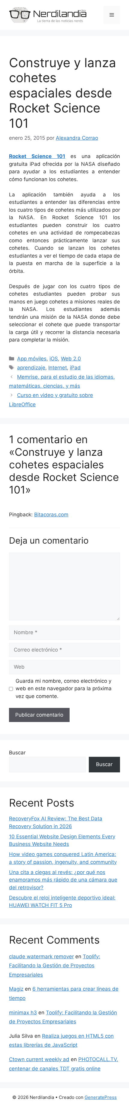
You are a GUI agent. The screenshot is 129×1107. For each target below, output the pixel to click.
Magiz (16, 989)
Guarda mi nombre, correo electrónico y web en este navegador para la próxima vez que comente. (64, 688)
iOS (54, 359)
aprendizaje (31, 368)
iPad (75, 368)
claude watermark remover (41, 956)
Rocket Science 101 (37, 156)
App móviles (31, 359)
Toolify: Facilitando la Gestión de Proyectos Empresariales (54, 965)
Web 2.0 (71, 359)
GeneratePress (101, 1097)
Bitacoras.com (51, 515)
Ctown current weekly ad (39, 1059)
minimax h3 (23, 1013)
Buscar (17, 753)
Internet (57, 368)
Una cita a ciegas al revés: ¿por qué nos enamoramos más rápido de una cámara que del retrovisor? (63, 880)
